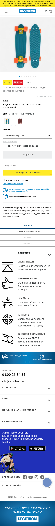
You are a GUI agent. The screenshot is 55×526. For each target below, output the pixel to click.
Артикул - (41, 96)
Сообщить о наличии (27, 172)
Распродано (27, 154)
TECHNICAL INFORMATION (27, 231)
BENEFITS (27, 225)
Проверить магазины (13, 183)
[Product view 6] (30, 76)
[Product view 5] (28, 76)
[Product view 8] (35, 76)
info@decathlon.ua (13, 381)
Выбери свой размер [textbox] (15, 135)
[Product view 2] (21, 76)
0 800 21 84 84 (13, 374)
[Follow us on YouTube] (30, 477)
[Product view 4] (26, 76)
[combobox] (27, 135)
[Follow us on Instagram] (36, 477)
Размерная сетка (10, 141)
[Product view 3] (24, 76)
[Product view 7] (33, 76)
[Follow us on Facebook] (25, 477)
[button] (26, 362)
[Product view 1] (19, 76)
